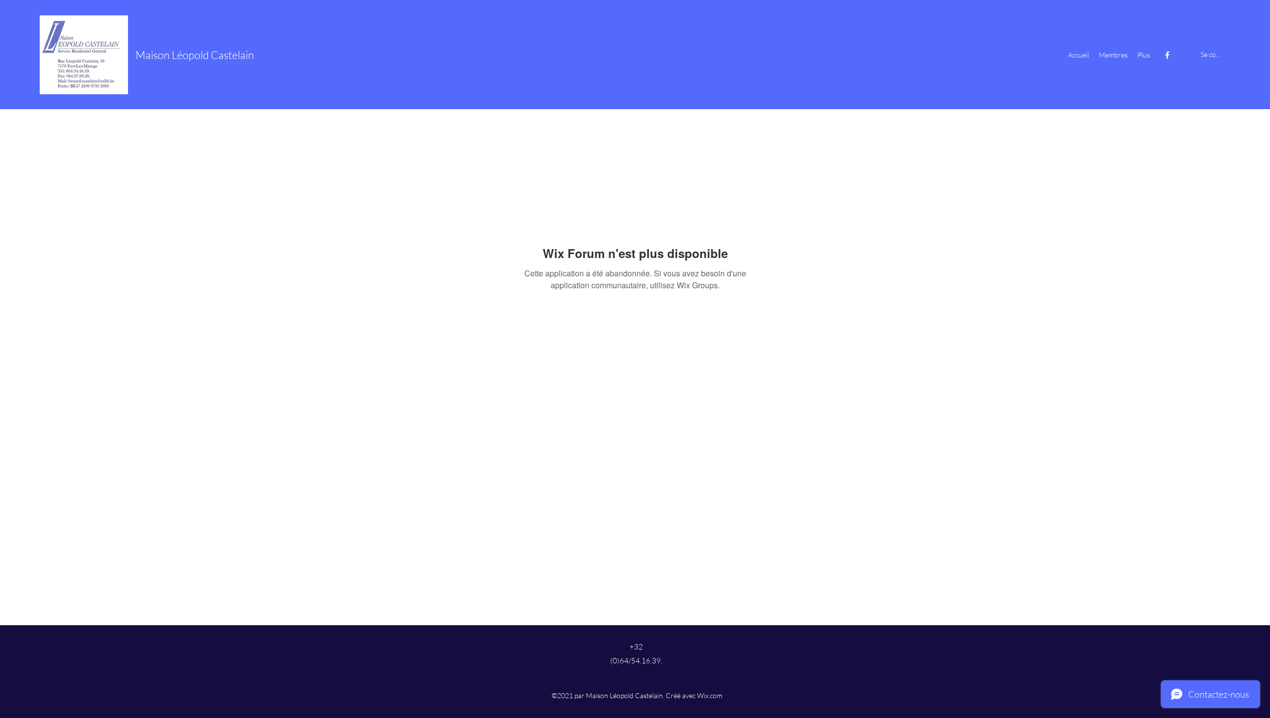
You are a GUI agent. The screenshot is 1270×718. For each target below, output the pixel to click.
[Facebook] (1167, 55)
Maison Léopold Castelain (194, 55)
